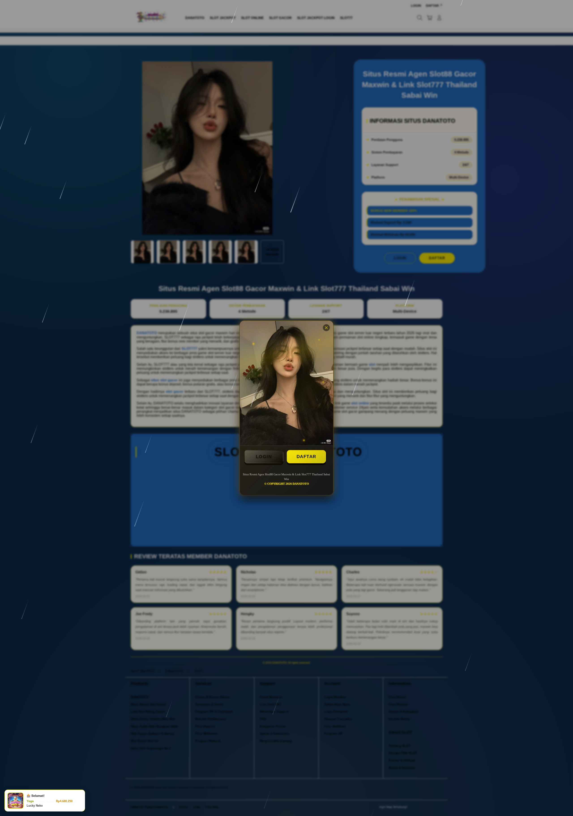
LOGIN (264, 456)
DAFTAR (306, 456)
